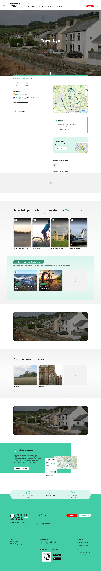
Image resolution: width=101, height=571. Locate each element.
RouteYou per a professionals (82, 2)
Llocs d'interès (15, 78)
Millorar (90, 6)
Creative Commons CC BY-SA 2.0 (11, 74)
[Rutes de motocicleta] (60, 232)
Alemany (33, 97)
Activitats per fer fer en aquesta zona (67, 124)
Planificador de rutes (21, 468)
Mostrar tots (73, 210)
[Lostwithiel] (50, 375)
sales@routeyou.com (84, 545)
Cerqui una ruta (46, 524)
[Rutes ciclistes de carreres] (22, 232)
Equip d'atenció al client (84, 552)
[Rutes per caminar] (78, 232)
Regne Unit (21, 78)
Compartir (17, 85)
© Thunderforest (74, 112)
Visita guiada (70, 2)
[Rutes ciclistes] (41, 232)
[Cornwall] (25, 375)
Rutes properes (61, 148)
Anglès (38, 97)
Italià (25, 99)
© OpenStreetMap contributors (82, 112)
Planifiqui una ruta (47, 515)
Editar (26, 85)
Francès (21, 99)
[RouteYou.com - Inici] (14, 5)
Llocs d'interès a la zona (63, 127)
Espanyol (15, 99)
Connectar (85, 515)
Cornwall (25, 78)
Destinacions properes (63, 129)
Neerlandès (30, 99)
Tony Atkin (4, 73)
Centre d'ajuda (82, 555)
